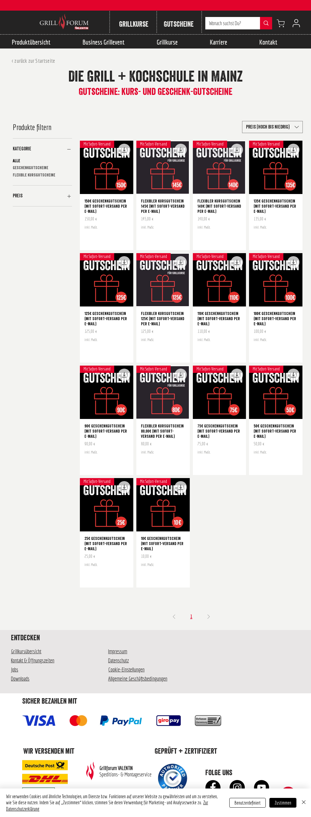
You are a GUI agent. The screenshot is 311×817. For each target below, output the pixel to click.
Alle (16, 161)
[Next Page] (208, 616)
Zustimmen (283, 802)
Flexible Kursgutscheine (34, 175)
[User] (296, 23)
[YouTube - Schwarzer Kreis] (261, 787)
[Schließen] (303, 802)
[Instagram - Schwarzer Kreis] (237, 787)
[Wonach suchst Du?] (266, 23)
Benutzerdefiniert (247, 802)
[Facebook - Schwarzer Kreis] (212, 787)
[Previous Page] (174, 616)
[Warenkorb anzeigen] (280, 23)
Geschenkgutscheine (30, 168)
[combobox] (272, 127)
